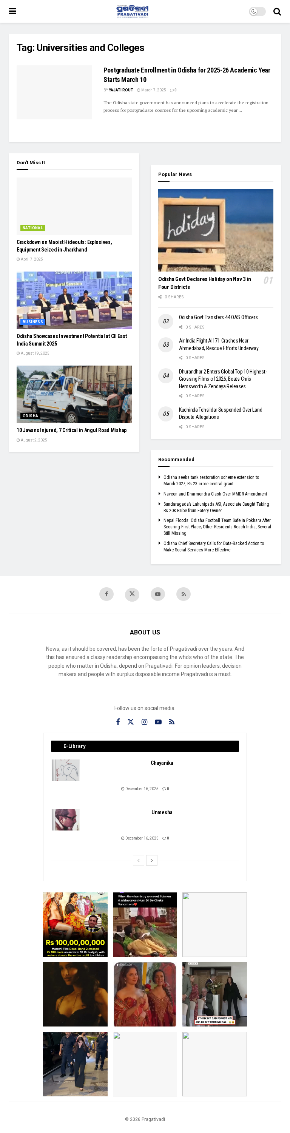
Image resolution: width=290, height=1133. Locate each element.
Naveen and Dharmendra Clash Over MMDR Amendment (215, 494)
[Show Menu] (12, 11)
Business (33, 322)
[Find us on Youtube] (158, 594)
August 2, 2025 (33, 440)
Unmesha (162, 812)
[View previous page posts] (138, 860)
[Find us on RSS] (183, 594)
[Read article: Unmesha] (66, 819)
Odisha (30, 416)
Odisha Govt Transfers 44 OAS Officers (218, 317)
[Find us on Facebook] (106, 594)
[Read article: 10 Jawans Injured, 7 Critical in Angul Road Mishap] (74, 394)
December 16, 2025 (142, 789)
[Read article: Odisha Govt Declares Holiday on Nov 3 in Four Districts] (215, 230)
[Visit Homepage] (132, 11)
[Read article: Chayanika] (66, 770)
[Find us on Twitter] (132, 595)
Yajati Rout (121, 90)
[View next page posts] (151, 860)
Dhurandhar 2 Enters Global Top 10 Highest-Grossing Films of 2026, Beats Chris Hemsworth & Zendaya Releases (223, 379)
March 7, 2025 (153, 90)
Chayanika (162, 763)
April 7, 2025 (31, 259)
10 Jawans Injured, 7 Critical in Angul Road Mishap (71, 430)
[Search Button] (277, 11)
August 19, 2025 (34, 353)
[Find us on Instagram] (144, 722)
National (33, 228)
